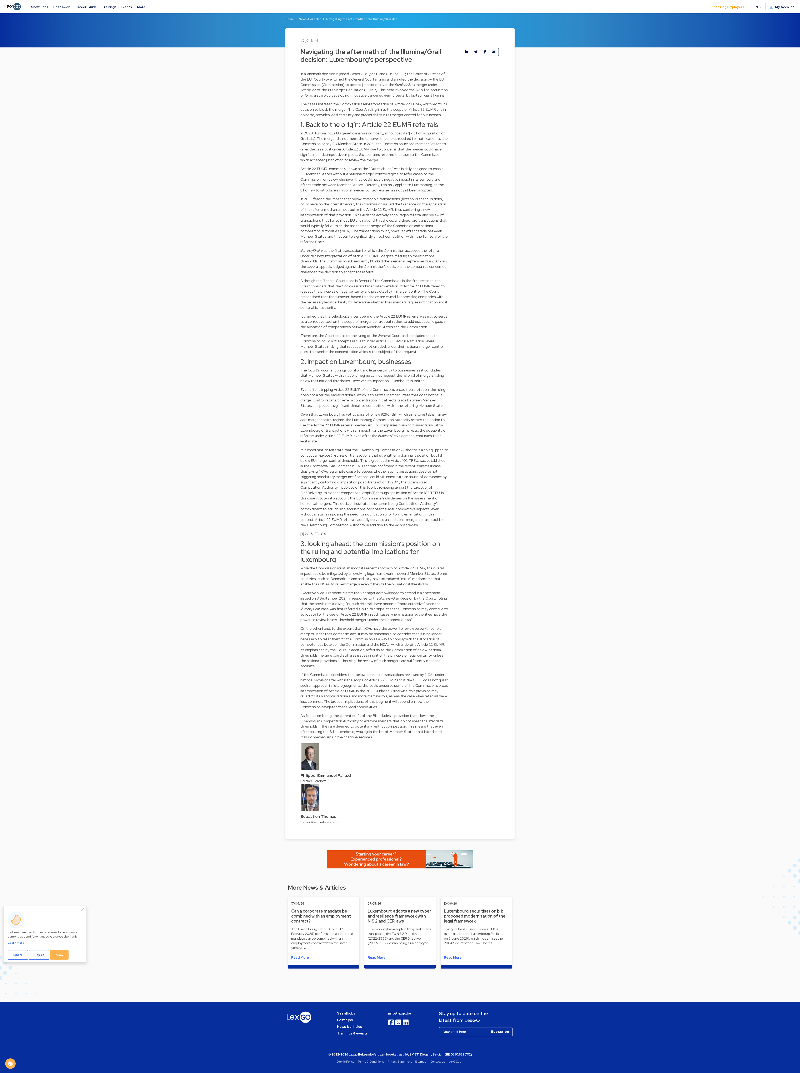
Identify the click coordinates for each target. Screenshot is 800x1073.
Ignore (18, 955)
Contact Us (437, 1061)
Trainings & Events (117, 7)
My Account (784, 7)
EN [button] (756, 7)
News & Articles (310, 19)
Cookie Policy (345, 1061)
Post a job (345, 1020)
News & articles (349, 1027)
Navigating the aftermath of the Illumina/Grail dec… (362, 19)
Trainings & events (352, 1033)
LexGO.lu (455, 1061)
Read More (300, 957)
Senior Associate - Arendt (320, 822)
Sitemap (420, 1061)
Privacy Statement (400, 1061)
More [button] (141, 7)
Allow (59, 955)
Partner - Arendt (313, 781)
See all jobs (346, 1013)
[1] (373, 492)
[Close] (82, 910)
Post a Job (61, 7)
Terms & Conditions (371, 1061)
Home (289, 19)
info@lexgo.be (399, 1013)
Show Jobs (39, 7)
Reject (39, 955)
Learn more (16, 943)
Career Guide (86, 7)
